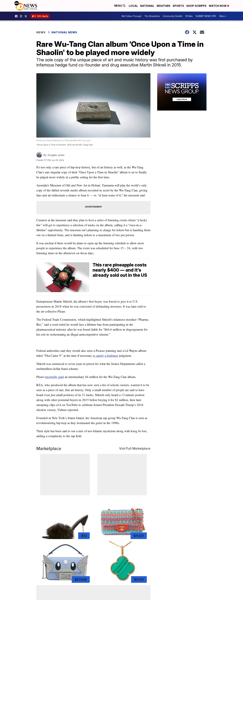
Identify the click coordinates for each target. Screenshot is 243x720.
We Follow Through (132, 16)
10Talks (189, 16)
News (40, 32)
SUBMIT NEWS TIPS (206, 16)
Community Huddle (172, 16)
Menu (118, 5)
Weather (163, 5)
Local (133, 5)
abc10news (17, 16)
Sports (178, 5)
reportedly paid (54, 377)
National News (64, 32)
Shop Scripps (196, 5)
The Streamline (152, 16)
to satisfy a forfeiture (105, 355)
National (147, 5)
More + (223, 16)
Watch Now (218, 5)
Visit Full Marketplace (134, 448)
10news (26, 16)
